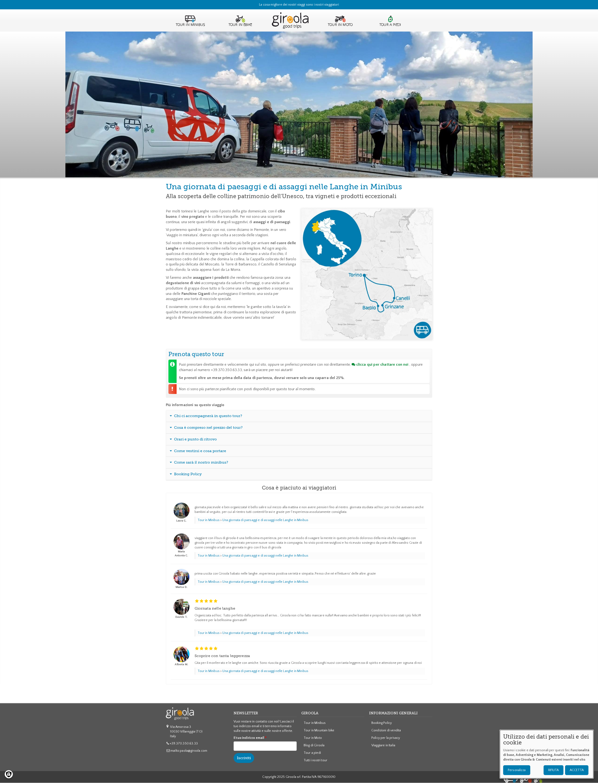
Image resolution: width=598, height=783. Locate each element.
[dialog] (546, 754)
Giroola (290, 24)
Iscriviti (244, 758)
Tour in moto (340, 24)
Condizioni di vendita (386, 730)
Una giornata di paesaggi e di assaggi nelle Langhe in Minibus (265, 520)
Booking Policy (187, 474)
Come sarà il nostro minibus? (200, 462)
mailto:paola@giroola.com (189, 751)
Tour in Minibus (190, 24)
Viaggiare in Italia (383, 745)
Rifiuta (553, 770)
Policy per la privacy (385, 738)
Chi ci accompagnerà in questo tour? (207, 416)
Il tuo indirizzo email (249, 738)
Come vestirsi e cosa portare (199, 451)
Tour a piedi (390, 24)
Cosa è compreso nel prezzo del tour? (208, 427)
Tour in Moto (313, 738)
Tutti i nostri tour (315, 760)
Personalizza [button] (517, 770)
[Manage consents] (9, 774)
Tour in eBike (240, 24)
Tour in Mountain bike (319, 730)
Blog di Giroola (314, 745)
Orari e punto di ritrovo (195, 439)
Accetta (577, 770)
